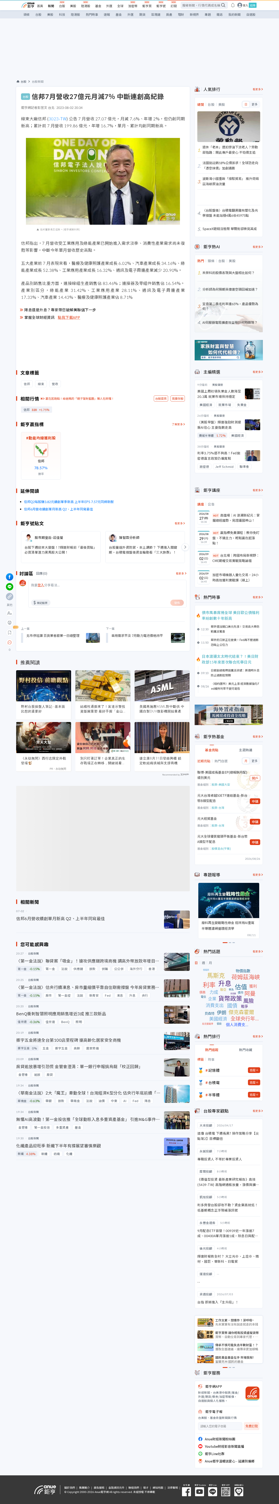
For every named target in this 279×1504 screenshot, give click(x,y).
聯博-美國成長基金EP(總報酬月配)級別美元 (222, 775)
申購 (255, 801)
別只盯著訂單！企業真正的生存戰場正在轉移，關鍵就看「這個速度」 (102, 760)
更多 (255, 104)
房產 (169, 14)
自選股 (251, 14)
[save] (9, 632)
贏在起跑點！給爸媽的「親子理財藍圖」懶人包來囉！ (80, 398)
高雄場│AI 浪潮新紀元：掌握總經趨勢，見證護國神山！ (236, 518)
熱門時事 (92, 14)
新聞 (51, 6)
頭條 (26, 14)
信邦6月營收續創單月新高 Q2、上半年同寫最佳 (58, 509)
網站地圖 (158, 1487)
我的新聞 (234, 14)
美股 (73, 6)
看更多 (179, 523)
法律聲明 (172, 1487)
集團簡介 (84, 1487)
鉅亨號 (161, 6)
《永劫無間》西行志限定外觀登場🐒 (43, 760)
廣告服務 (99, 1487)
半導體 (214, 1094)
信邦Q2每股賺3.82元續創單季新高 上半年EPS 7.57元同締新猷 (69, 501)
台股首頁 (161, 398)
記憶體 (214, 1070)
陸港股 (85, 6)
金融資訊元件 (116, 1487)
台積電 (214, 1082)
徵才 (145, 1487)
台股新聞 (38, 81)
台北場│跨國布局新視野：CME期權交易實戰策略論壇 (235, 558)
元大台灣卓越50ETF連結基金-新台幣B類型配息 (222, 798)
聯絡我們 (133, 1487)
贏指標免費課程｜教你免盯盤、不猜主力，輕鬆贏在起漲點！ (235, 537)
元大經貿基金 (207, 818)
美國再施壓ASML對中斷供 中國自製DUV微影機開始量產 (162, 708)
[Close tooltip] (43, 642)
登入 (245, 5)
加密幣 (132, 6)
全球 (120, 6)
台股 (62, 6)
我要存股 (177, 398)
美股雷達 (217, 384)
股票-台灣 (218, 808)
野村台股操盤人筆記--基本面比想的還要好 (43, 708)
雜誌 (220, 14)
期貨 (142, 14)
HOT (216, 515)
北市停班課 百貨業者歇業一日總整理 (52, 635)
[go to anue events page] (232, 5)
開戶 (255, 778)
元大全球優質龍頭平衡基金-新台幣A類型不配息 (222, 839)
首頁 (40, 6)
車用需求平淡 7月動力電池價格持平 (137, 635)
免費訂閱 (252, 1426)
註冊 (252, 5)
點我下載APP (69, 317)
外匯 (109, 6)
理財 (181, 14)
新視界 (194, 14)
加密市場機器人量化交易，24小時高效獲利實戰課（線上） (235, 577)
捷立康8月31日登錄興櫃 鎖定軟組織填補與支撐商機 (160, 760)
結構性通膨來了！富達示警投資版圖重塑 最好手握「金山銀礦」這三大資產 (102, 709)
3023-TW (58, 119)
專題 (208, 14)
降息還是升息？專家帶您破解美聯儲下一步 (60, 309)
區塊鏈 (155, 14)
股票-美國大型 (221, 784)
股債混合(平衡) (221, 848)
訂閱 (174, 6)
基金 (98, 6)
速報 (107, 14)
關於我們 (69, 1487)
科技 (62, 14)
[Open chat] (9, 643)
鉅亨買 (147, 6)
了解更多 (177, 424)
